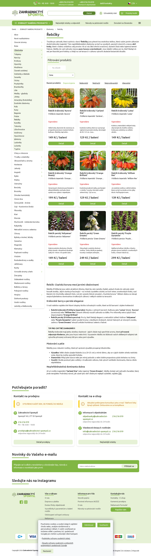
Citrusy (17, 233)
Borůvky (17, 187)
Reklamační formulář (119, 505)
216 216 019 (23, 422)
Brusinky (17, 191)
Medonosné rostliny (22, 283)
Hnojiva (17, 295)
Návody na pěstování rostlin (89, 509)
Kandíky (17, 123)
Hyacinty (17, 64)
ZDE (120, 374)
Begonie (17, 113)
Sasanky (17, 77)
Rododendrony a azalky (24, 260)
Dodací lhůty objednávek (55, 505)
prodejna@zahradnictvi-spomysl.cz (34, 431)
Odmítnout (88, 525)
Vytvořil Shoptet (114, 551)
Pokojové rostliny (21, 291)
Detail (61, 143)
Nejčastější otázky (108, 442)
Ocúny (16, 80)
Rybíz (16, 176)
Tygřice (17, 149)
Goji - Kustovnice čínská (23, 207)
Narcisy (17, 58)
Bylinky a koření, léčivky (23, 237)
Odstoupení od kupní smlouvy (57, 515)
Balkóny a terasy (21, 287)
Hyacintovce (19, 136)
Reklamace (49, 518)
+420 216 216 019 (66, 2)
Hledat (89, 13)
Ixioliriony (18, 133)
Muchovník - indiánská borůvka (26, 222)
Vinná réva (18, 199)
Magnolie (18, 245)
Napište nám (120, 509)
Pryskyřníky (18, 84)
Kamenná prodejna (118, 502)
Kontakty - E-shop (118, 498)
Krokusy (17, 61)
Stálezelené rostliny (22, 279)
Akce (16, 35)
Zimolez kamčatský (22, 195)
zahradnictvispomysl (25, 502)
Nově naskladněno (21, 38)
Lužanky (17, 146)
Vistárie (17, 256)
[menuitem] (32, 23)
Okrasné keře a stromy (23, 161)
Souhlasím (104, 525)
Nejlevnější (83, 83)
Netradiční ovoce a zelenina (25, 230)
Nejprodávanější (111, 83)
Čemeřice (18, 241)
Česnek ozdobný (20, 71)
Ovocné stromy (20, 42)
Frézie (16, 116)
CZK (133, 3)
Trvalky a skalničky (21, 157)
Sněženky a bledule (22, 74)
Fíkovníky (18, 210)
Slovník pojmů (83, 498)
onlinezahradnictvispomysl (21, 502)
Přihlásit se (129, 466)
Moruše (17, 218)
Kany (16, 110)
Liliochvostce (19, 129)
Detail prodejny (43, 442)
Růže (16, 46)
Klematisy (18, 249)
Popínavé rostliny (21, 252)
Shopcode (135, 551)
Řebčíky (17, 120)
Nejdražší (96, 83)
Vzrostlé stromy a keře (23, 272)
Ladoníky (18, 143)
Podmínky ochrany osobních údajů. (56, 538)
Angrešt (17, 172)
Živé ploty (18, 276)
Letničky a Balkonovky (23, 306)
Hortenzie (18, 165)
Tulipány (17, 54)
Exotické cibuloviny (22, 103)
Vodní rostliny (20, 302)
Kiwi (16, 214)
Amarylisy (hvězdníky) (23, 100)
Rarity (16, 268)
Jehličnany (18, 264)
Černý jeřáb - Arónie (22, 203)
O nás (47, 498)
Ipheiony (17, 139)
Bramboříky (19, 87)
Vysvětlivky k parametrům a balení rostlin (59, 510)
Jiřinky (16, 97)
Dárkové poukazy (21, 298)
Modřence (18, 67)
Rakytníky (18, 226)
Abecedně (126, 83)
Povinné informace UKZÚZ (88, 502)
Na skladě (56, 68)
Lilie (15, 90)
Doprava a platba (52, 502)
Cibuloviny (18, 50)
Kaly (16, 106)
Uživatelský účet (110, 13)
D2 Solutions (126, 551)
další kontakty (106, 3)
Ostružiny (18, 184)
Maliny (17, 180)
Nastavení (47, 551)
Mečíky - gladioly (21, 94)
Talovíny (17, 126)
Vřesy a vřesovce (21, 153)
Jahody (17, 168)
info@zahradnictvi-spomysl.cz (97, 431)
